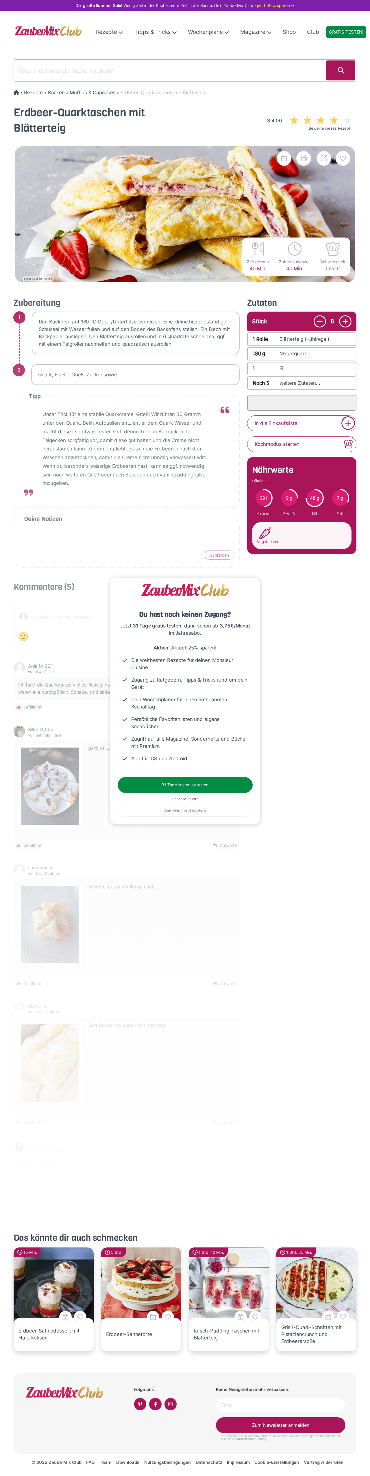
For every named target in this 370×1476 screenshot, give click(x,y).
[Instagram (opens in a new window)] (170, 1404)
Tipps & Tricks (153, 32)
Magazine (253, 32)
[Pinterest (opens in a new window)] (140, 1404)
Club (313, 32)
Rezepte (107, 32)
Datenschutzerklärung (250, 1438)
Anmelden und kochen (185, 810)
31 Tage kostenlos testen (185, 784)
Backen (56, 92)
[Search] (340, 70)
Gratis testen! (346, 32)
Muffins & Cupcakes (92, 92)
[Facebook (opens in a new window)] (155, 1404)
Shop (289, 32)
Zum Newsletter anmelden (280, 1425)
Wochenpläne (206, 32)
